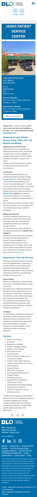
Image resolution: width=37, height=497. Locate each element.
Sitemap (4, 446)
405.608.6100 (11, 427)
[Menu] (33, 3)
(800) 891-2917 (8, 89)
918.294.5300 (11, 430)
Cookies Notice (7, 455)
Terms (29, 455)
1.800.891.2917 (14, 432)
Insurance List (18, 252)
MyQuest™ (13, 179)
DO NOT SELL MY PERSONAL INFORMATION (17, 451)
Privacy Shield (20, 455)
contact (15, 10)
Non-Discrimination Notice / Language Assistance (16, 449)
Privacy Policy (15, 446)
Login (4, 492)
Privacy (26, 453)
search (21, 10)
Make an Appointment (13, 116)
